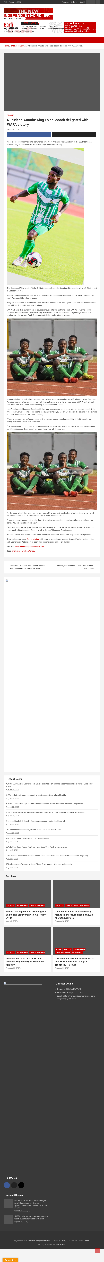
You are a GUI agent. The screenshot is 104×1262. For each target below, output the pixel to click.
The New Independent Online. (40, 1241)
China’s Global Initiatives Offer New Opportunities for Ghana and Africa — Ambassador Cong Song (47, 855)
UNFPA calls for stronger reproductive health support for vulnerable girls (36, 795)
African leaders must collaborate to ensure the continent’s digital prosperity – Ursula (74, 961)
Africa (58, 949)
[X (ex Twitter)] (14, 1185)
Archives (11, 876)
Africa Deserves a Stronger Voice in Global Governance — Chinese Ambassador (39, 864)
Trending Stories (37, 906)
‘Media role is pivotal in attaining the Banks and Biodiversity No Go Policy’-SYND (26, 914)
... (23, 129)
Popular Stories (63, 952)
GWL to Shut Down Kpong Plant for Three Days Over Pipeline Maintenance (36, 847)
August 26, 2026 (20, 1211)
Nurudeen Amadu (28, 551)
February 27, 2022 (14, 129)
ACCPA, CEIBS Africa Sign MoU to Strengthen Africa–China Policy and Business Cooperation (44, 804)
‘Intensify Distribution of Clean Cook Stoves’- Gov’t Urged (75, 567)
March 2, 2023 (11, 921)
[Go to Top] (97, 1250)
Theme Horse (83, 1241)
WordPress (60, 1244)
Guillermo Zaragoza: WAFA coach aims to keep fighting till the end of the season (27, 567)
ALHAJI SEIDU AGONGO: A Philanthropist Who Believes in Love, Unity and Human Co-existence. (45, 812)
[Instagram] (21, 1185)
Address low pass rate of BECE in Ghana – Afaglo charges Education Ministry (25, 961)
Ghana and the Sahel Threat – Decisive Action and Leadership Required (35, 821)
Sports (10, 115)
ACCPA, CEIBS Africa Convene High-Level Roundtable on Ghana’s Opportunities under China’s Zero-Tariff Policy (31, 1204)
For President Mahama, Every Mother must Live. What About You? (33, 830)
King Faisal (16, 551)
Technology (77, 952)
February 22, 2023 (13, 968)
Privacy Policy (60, 1241)
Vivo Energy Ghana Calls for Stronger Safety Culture (27, 838)
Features (65, 2)
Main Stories (22, 906)
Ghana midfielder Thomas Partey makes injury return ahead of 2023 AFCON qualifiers (74, 914)
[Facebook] (7, 1185)
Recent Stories (14, 1195)
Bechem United (33, 539)
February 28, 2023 (62, 921)
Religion (74, 2)
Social (82, 2)
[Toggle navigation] (7, 40)
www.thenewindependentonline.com (29, 546)
